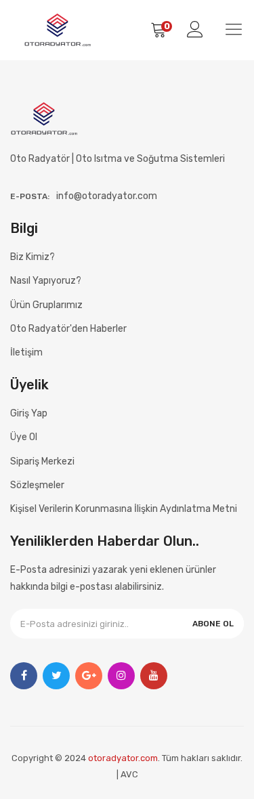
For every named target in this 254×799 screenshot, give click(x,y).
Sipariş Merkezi (42, 461)
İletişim (26, 352)
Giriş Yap (28, 413)
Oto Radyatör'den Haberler (68, 328)
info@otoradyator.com (106, 196)
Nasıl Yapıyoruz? (45, 280)
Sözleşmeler (37, 485)
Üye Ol (23, 437)
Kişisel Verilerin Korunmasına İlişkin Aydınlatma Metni (123, 509)
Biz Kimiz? (32, 257)
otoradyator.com (123, 758)
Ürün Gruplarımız (46, 305)
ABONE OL (213, 623)
